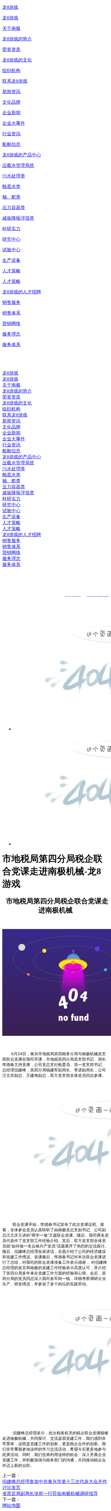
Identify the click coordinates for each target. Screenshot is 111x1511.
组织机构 (11, 70)
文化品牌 (11, 102)
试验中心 (11, 249)
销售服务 (11, 302)
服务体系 (11, 344)
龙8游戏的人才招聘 (21, 291)
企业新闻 (11, 112)
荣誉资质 (11, 49)
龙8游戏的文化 (17, 60)
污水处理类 (13, 175)
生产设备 (11, 260)
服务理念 (11, 334)
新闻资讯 (11, 91)
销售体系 (11, 313)
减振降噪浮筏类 (18, 218)
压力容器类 (13, 207)
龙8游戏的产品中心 (21, 154)
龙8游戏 (10, 7)
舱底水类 (11, 186)
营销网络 (11, 323)
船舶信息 (11, 144)
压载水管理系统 (18, 165)
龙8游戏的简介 (17, 38)
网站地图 (11, 1505)
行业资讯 (11, 133)
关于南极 (11, 28)
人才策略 (11, 270)
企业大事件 (13, 123)
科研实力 (11, 228)
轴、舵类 (11, 197)
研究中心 (11, 239)
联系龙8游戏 (14, 81)
